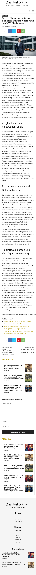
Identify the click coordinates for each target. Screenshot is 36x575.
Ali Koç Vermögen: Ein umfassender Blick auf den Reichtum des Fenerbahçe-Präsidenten (13, 388)
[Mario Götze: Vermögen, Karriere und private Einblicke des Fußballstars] (28, 378)
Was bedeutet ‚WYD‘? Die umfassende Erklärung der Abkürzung (13, 446)
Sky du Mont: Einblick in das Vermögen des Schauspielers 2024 (13, 366)
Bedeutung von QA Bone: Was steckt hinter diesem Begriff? (13, 477)
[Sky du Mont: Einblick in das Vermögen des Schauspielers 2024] (28, 368)
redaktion (7, 26)
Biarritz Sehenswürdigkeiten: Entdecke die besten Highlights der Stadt (8, 352)
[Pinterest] (19, 31)
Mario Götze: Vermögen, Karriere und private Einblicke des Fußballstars (14, 377)
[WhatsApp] (23, 31)
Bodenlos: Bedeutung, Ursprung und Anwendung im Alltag (27, 351)
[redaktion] (3, 27)
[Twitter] (14, 31)
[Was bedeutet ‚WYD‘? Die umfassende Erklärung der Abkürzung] (29, 447)
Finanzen (4, 15)
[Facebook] (10, 31)
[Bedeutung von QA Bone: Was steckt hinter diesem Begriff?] (29, 478)
